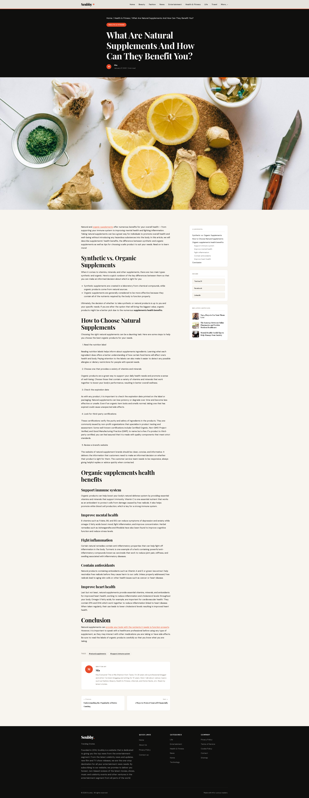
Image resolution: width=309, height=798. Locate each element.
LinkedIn (197, 295)
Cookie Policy (206, 749)
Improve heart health (202, 259)
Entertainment (175, 4)
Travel (214, 4)
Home (132, 4)
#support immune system (120, 654)
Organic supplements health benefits (208, 242)
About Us (143, 745)
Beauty (142, 4)
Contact (204, 753)
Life (206, 4)
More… (224, 4)
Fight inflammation (202, 252)
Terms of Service (208, 744)
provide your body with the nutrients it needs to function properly (137, 627)
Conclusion (196, 262)
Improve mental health (203, 249)
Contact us (144, 755)
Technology (175, 762)
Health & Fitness (193, 4)
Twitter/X (198, 281)
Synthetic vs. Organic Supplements (207, 235)
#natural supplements (97, 654)
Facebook (198, 288)
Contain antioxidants (202, 256)
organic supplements (103, 227)
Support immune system (204, 246)
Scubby (86, 4)
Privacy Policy (145, 750)
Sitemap (204, 758)
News (162, 4)
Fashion (152, 4)
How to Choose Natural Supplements (207, 239)
